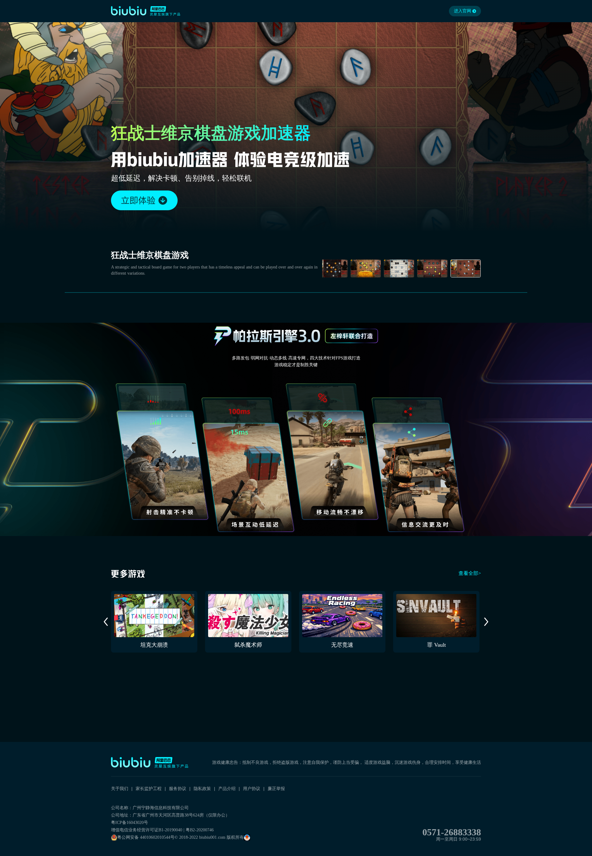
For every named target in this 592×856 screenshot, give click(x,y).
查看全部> (469, 573)
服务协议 (177, 788)
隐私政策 (202, 788)
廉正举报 (276, 788)
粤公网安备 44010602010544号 (146, 837)
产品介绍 (227, 788)
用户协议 (251, 788)
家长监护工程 (149, 788)
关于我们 (119, 788)
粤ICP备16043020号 (129, 822)
